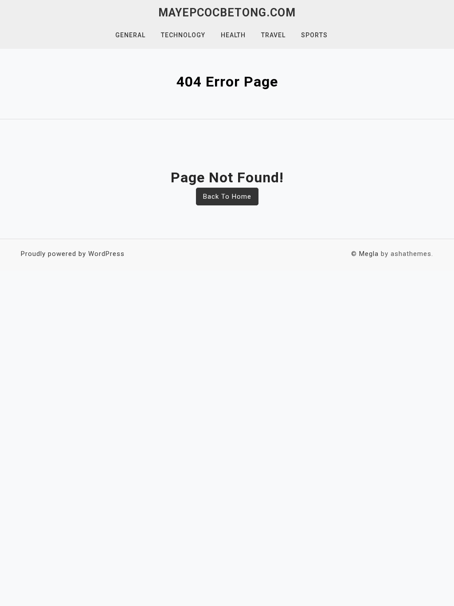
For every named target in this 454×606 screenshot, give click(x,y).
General (130, 35)
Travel (273, 35)
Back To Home (227, 197)
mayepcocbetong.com (227, 12)
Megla (369, 254)
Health (233, 35)
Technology (183, 35)
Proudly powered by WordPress (73, 254)
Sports (314, 35)
